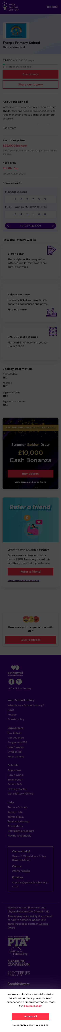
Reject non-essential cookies (30, 1025)
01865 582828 (21, 871)
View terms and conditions (30, 482)
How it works (16, 747)
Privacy (12, 714)
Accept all (30, 1016)
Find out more (17, 309)
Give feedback (30, 640)
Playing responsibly (19, 835)
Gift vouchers (16, 737)
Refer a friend (31, 572)
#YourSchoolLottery (19, 688)
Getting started (17, 789)
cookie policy (33, 1006)
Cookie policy (16, 719)
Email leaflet (15, 779)
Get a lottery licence (20, 793)
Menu (54, 6)
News (11, 710)
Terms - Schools (18, 807)
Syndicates (15, 752)
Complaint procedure (21, 831)
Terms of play (16, 817)
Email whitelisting (18, 821)
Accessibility (15, 826)
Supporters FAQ (17, 742)
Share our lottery (30, 84)
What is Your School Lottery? (26, 705)
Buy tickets (31, 74)
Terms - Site (15, 812)
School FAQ (15, 784)
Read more (9, 128)
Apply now (14, 770)
